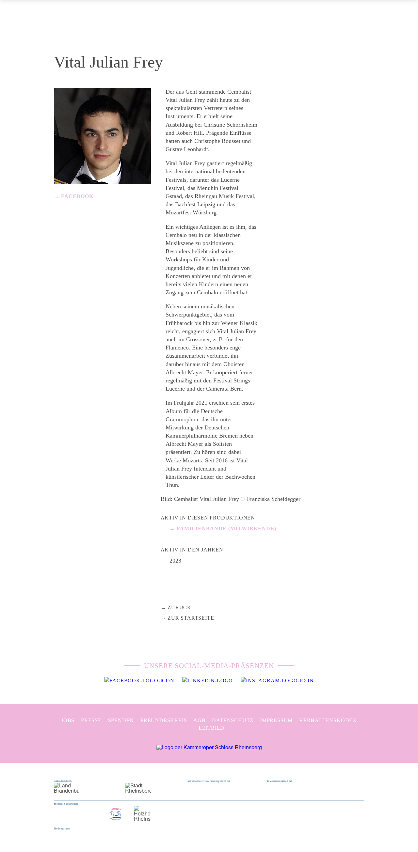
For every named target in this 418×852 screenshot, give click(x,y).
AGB (199, 720)
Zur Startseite (191, 618)
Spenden (121, 720)
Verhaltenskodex (328, 720)
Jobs (67, 720)
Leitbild (211, 728)
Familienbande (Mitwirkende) (226, 528)
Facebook (77, 196)
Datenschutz (232, 720)
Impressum (276, 720)
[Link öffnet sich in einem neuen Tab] (139, 680)
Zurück (179, 607)
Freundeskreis (163, 720)
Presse (91, 720)
